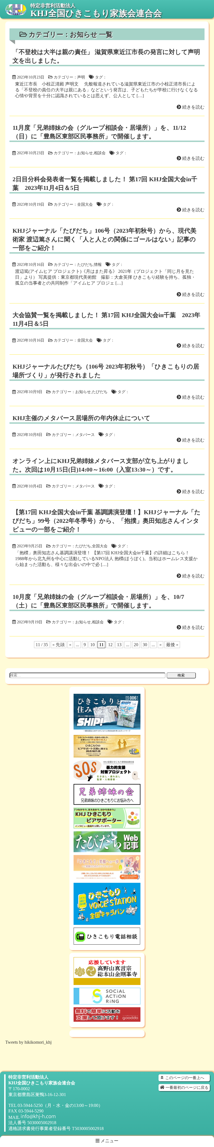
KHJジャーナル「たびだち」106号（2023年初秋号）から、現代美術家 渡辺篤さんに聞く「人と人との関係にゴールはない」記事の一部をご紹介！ (104, 239)
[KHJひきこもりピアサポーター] (107, 826)
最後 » (172, 644)
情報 (98, 264)
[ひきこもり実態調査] (107, 755)
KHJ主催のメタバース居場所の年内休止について (81, 418)
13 (119, 644)
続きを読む (193, 107)
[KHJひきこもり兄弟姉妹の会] (107, 802)
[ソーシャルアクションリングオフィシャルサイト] (107, 1001)
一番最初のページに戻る (186, 1087)
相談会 (100, 153)
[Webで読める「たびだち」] (107, 849)
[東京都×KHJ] (107, 877)
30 (145, 644)
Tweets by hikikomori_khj (28, 1042)
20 (136, 644)
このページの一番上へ (184, 1077)
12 (110, 644)
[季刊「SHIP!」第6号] (107, 729)
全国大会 (85, 204)
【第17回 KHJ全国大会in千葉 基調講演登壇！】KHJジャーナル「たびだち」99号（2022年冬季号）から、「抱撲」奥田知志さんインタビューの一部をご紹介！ (107, 521)
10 (92, 644)
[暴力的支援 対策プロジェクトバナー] (107, 778)
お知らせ (85, 153)
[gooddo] (107, 1019)
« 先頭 (58, 644)
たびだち (85, 264)
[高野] (107, 982)
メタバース (85, 434)
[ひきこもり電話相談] (107, 942)
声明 (81, 77)
